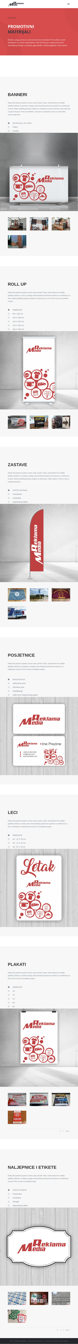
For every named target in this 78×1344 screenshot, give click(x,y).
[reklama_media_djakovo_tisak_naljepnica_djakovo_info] (17, 1304)
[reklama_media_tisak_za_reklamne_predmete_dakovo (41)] (17, 619)
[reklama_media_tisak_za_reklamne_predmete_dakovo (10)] (61, 1105)
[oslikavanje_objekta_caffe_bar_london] (39, 230)
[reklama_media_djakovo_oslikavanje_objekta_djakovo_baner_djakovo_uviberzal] (17, 428)
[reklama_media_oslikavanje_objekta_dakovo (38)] (39, 601)
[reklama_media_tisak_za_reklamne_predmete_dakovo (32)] (61, 601)
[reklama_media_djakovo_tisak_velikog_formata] (39, 428)
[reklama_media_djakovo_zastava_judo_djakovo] (17, 601)
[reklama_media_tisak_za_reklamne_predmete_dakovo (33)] (17, 248)
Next (67, 1131)
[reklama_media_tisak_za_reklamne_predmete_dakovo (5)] (39, 1304)
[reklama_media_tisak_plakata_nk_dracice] (39, 1105)
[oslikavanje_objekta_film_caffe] (61, 230)
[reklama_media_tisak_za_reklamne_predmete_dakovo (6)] (61, 1304)
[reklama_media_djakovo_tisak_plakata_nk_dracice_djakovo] (17, 1105)
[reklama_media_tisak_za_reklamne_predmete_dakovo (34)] (17, 1123)
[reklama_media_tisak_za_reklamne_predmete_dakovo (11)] (61, 428)
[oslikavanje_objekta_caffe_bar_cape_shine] (17, 230)
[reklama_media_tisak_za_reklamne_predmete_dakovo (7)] (17, 1322)
